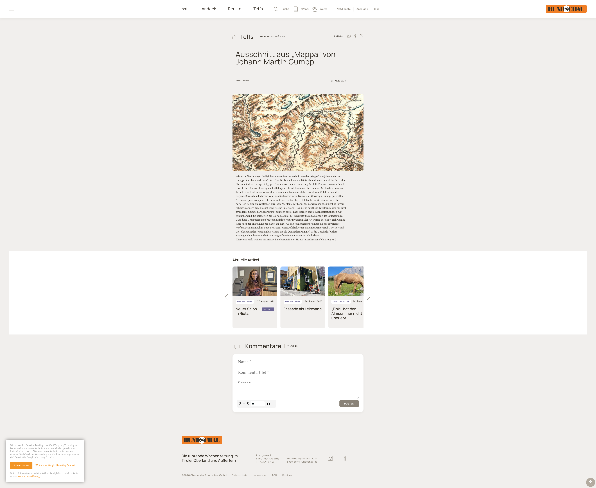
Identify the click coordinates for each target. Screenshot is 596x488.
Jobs (376, 9)
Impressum (259, 475)
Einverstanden (21, 465)
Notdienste (344, 9)
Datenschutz (240, 475)
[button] (370, 297)
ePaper (304, 9)
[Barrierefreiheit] (590, 483)
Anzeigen (362, 9)
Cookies (287, 475)
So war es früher (272, 36)
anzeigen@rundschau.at (302, 461)
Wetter (324, 9)
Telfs (258, 9)
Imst (183, 9)
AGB (274, 475)
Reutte (235, 9)
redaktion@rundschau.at (302, 458)
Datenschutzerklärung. (29, 476)
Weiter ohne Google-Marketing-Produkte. (56, 465)
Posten (349, 403)
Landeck (208, 9)
